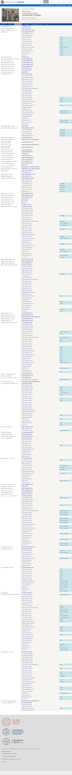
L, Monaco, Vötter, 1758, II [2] (26, 518)
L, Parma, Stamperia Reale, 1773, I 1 (27, 51)
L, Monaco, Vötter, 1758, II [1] (26, 95)
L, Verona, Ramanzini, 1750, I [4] (27, 596)
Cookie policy (4, 761)
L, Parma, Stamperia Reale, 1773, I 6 (27, 582)
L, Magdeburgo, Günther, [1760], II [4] (28, 350)
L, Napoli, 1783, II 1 (24, 118)
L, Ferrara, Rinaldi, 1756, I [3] (26, 131)
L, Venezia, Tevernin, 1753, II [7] (26, 219)
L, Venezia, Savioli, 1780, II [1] (26, 114)
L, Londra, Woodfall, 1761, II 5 (26, 352)
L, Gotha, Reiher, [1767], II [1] (26, 107)
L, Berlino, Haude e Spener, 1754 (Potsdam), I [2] (29, 279)
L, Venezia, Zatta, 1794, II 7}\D (26, 253)
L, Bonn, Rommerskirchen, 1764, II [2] (28, 681)
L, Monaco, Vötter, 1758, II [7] (26, 228)
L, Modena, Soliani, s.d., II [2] (26, 542)
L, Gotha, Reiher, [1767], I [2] (26, 297)
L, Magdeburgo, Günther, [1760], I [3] (27, 471)
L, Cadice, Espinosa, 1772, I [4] (26, 189)
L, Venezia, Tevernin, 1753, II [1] (26, 86)
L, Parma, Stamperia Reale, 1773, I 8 (27, 638)
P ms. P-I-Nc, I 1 (24, 54)
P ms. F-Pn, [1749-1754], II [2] (26, 497)
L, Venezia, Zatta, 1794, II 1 (26, 120)
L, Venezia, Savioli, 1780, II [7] (26, 247)
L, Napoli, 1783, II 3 (24, 251)
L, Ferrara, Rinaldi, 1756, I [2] (26, 281)
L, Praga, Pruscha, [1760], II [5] (26, 407)
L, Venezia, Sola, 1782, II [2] (26, 537)
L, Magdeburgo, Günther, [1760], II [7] (28, 234)
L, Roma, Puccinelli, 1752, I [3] (26, 552)
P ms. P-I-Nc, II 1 (24, 698)
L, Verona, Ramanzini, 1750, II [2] (27, 499)
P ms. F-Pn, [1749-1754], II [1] (26, 75)
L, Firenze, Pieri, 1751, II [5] (26, 394)
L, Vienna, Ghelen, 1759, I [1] (26, 445)
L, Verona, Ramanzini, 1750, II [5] (27, 386)
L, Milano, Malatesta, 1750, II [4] (27, 327)
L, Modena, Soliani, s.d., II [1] (26, 122)
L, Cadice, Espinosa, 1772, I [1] (26, 49)
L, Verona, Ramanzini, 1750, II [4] (27, 326)
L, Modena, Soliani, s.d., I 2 (26, 309)
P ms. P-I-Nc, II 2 (24, 544)
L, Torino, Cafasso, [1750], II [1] (26, 83)
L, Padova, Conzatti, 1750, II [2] (26, 503)
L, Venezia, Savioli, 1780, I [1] (26, 454)
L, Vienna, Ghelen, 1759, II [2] (26, 520)
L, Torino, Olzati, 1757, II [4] (26, 343)
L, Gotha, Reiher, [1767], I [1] (26, 450)
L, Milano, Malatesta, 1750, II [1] (27, 79)
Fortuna (46, 24)
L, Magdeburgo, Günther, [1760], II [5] (28, 409)
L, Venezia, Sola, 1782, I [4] (26, 584)
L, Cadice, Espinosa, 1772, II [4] (26, 360)
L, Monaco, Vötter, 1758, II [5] (26, 404)
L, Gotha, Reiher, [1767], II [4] (26, 356)
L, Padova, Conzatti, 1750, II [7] (26, 213)
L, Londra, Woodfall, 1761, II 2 (26, 679)
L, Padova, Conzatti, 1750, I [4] (26, 181)
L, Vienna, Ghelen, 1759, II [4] (26, 346)
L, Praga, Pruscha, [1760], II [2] (26, 522)
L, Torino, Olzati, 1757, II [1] (26, 93)
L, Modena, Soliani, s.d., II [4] (26, 371)
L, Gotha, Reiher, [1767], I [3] (26, 475)
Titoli (45, 1)
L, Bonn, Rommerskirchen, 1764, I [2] (27, 295)
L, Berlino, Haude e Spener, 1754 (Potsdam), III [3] (30, 221)
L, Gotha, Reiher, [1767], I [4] (26, 560)
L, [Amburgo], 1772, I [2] (25, 299)
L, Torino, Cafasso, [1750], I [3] (26, 129)
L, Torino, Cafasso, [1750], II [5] (26, 392)
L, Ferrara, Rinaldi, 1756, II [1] (26, 90)
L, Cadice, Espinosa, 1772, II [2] (26, 533)
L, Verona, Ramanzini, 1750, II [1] (27, 77)
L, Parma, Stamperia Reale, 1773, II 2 (27, 689)
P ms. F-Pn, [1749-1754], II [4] (26, 324)
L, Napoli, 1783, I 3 (24, 586)
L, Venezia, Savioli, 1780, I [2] (26, 305)
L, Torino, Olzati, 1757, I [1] (26, 443)
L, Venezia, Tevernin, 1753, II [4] (26, 335)
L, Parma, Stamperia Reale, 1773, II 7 (27, 245)
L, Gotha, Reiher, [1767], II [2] (26, 529)
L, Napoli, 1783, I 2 (24, 480)
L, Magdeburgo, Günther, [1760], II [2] (28, 524)
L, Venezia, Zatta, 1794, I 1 (25, 456)
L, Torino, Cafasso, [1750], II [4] (26, 331)
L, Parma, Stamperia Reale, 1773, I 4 (27, 135)
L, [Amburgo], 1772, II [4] (25, 358)
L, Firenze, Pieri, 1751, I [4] (26, 603)
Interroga (52, 1)
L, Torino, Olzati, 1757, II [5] (26, 402)
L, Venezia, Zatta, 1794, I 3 (25, 482)
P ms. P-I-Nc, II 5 (24, 257)
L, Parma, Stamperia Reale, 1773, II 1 (27, 112)
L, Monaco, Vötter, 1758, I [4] (26, 187)
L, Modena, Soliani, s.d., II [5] (26, 422)
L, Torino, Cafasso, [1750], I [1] (26, 37)
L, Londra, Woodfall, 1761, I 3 (26, 172)
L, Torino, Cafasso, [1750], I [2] (26, 273)
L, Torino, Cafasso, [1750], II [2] (26, 505)
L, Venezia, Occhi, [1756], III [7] (26, 225)
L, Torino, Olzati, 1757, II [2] (26, 516)
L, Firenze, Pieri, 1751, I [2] (26, 275)
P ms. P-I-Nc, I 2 (24, 311)
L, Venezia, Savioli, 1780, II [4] (26, 364)
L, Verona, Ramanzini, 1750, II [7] (27, 210)
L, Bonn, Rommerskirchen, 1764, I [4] (27, 558)
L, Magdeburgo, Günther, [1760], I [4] (27, 621)
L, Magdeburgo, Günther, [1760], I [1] (27, 47)
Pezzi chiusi (18, 24)
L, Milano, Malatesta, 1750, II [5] (27, 388)
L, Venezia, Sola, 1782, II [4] (26, 366)
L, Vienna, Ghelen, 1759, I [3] (26, 467)
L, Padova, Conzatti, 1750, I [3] (26, 428)
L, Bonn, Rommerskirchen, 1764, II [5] (28, 411)
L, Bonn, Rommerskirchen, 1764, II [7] (28, 238)
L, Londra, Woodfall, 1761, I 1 (26, 294)
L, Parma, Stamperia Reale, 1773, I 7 (27, 636)
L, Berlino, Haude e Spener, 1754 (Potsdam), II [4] (29, 337)
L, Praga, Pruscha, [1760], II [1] (26, 99)
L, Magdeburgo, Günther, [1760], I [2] (27, 292)
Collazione (26, 24)
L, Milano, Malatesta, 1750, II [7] (27, 211)
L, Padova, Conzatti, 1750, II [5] (26, 390)
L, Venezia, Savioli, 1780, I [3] (26, 478)
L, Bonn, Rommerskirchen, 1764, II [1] (28, 105)
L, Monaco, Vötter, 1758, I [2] (26, 286)
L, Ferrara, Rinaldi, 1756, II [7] (26, 223)
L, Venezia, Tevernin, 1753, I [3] (26, 461)
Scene (9, 24)
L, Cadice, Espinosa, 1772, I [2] (26, 301)
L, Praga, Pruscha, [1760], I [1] (26, 447)
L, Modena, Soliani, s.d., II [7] (26, 255)
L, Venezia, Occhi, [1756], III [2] (26, 514)
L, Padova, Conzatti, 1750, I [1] (26, 35)
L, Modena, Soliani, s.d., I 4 (26, 191)
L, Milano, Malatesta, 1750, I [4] (26, 179)
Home (40, 1)
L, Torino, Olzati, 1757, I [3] (26, 463)
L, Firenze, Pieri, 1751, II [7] (26, 217)
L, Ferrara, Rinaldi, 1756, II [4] (26, 339)
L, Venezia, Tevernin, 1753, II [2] (26, 508)
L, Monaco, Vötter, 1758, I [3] (26, 465)
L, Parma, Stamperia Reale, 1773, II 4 (27, 362)
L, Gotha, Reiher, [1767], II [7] (26, 240)
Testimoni (3, 24)
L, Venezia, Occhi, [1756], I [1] (26, 43)
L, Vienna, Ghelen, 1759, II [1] (26, 97)
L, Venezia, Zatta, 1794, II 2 (26, 541)
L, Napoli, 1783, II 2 (24, 368)
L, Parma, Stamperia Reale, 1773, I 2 (27, 303)
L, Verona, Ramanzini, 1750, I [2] (27, 268)
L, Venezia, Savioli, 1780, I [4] (26, 563)
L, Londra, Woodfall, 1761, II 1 (26, 103)
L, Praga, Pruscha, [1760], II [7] (26, 232)
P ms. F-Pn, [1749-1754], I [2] (26, 266)
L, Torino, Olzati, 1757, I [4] (26, 556)
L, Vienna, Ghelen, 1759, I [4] (26, 577)
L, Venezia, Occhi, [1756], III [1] (26, 92)
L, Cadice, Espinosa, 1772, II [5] (26, 415)
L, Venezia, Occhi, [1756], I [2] (26, 283)
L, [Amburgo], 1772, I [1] (25, 452)
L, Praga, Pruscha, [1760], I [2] (26, 290)
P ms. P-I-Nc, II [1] (24, 124)
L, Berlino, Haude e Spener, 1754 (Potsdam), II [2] (29, 510)
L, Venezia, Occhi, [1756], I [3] (26, 133)
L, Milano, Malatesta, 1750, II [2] (27, 501)
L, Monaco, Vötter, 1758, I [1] (26, 45)
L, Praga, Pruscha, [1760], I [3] (26, 469)
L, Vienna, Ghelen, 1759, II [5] (26, 406)
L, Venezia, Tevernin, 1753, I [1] (26, 441)
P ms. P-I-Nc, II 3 (24, 424)
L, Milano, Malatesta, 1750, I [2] (26, 270)
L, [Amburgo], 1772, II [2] (25, 531)
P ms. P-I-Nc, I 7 (24, 649)
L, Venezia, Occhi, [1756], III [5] (26, 400)
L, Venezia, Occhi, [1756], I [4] (26, 185)
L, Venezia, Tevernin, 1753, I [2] (26, 277)
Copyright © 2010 (5, 748)
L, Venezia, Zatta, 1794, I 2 (25, 307)
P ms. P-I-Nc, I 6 (24, 590)
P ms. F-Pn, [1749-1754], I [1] (26, 439)
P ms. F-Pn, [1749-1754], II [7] (26, 208)
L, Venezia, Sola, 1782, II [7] (26, 249)
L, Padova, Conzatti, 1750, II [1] (26, 81)
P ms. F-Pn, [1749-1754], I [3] (26, 459)
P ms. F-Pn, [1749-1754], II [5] (26, 385)
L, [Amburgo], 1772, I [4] (25, 561)
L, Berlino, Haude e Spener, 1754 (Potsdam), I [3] (29, 379)
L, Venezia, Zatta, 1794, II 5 (26, 420)
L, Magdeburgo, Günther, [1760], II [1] (28, 101)
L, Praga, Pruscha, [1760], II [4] (26, 348)
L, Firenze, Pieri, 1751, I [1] (26, 39)
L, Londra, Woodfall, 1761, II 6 (26, 236)
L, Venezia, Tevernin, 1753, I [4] (26, 554)
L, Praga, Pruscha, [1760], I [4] (26, 579)
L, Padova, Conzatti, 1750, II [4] (26, 329)
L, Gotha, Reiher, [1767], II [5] (26, 413)
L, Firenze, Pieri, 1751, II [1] (26, 84)
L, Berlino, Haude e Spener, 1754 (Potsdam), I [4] (29, 607)
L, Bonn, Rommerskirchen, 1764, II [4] (28, 354)
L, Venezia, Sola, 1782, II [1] (26, 116)
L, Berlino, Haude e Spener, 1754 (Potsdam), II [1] (29, 88)
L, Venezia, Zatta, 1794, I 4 (25, 565)
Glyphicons (19, 759)
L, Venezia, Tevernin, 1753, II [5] (26, 396)
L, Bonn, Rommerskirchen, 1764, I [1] (27, 449)
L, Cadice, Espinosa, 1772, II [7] (26, 243)
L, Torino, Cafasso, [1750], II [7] (26, 215)
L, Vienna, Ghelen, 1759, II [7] (26, 230)
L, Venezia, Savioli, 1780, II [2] (26, 535)
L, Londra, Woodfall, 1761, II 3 (26, 526)
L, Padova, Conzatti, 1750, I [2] (26, 272)
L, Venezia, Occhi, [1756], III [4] (26, 341)
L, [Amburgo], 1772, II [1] (25, 109)
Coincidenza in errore (37, 24)
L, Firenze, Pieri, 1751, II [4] (26, 333)
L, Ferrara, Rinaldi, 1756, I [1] (26, 41)
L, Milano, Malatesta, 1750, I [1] (26, 33)
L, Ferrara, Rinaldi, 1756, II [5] (26, 398)
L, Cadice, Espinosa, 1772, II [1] (26, 110)
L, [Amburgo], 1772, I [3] (25, 477)
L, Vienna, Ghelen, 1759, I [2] (26, 288)
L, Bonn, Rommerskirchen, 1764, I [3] (27, 473)
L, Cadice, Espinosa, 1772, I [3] (26, 430)
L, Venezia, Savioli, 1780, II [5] (26, 417)
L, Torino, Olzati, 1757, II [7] (26, 227)
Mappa (69, 1)
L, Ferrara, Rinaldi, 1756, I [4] (26, 183)
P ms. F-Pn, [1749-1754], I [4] (26, 550)
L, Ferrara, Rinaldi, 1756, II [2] (26, 512)
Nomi (58, 1)
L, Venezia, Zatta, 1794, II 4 (26, 370)
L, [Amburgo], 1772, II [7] (25, 242)
